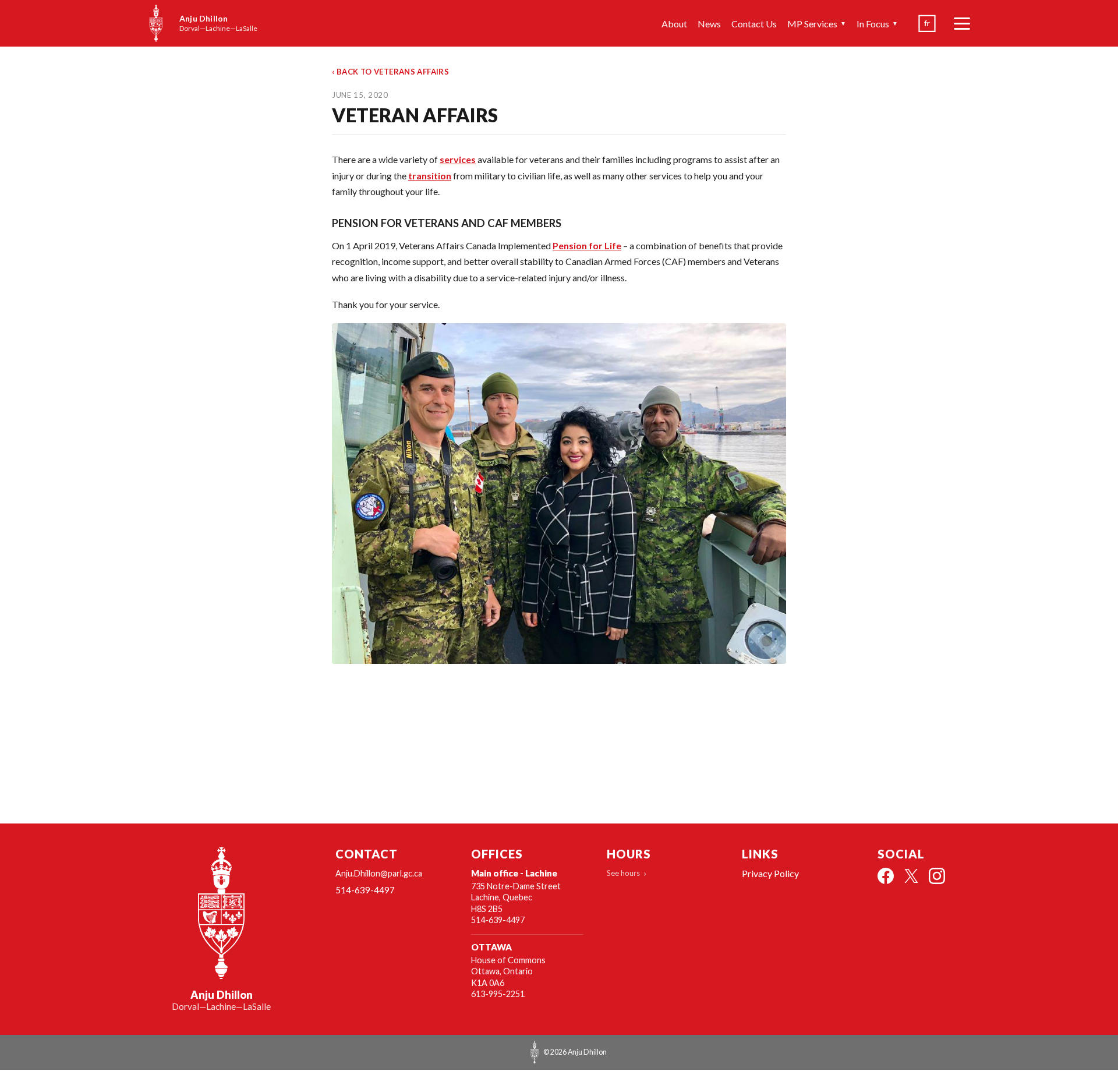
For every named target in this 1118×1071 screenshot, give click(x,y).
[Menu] (962, 23)
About (674, 23)
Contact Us (754, 23)
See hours (623, 873)
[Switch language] (927, 23)
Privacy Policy (770, 873)
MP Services (816, 23)
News (709, 23)
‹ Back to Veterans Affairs (390, 71)
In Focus (877, 23)
